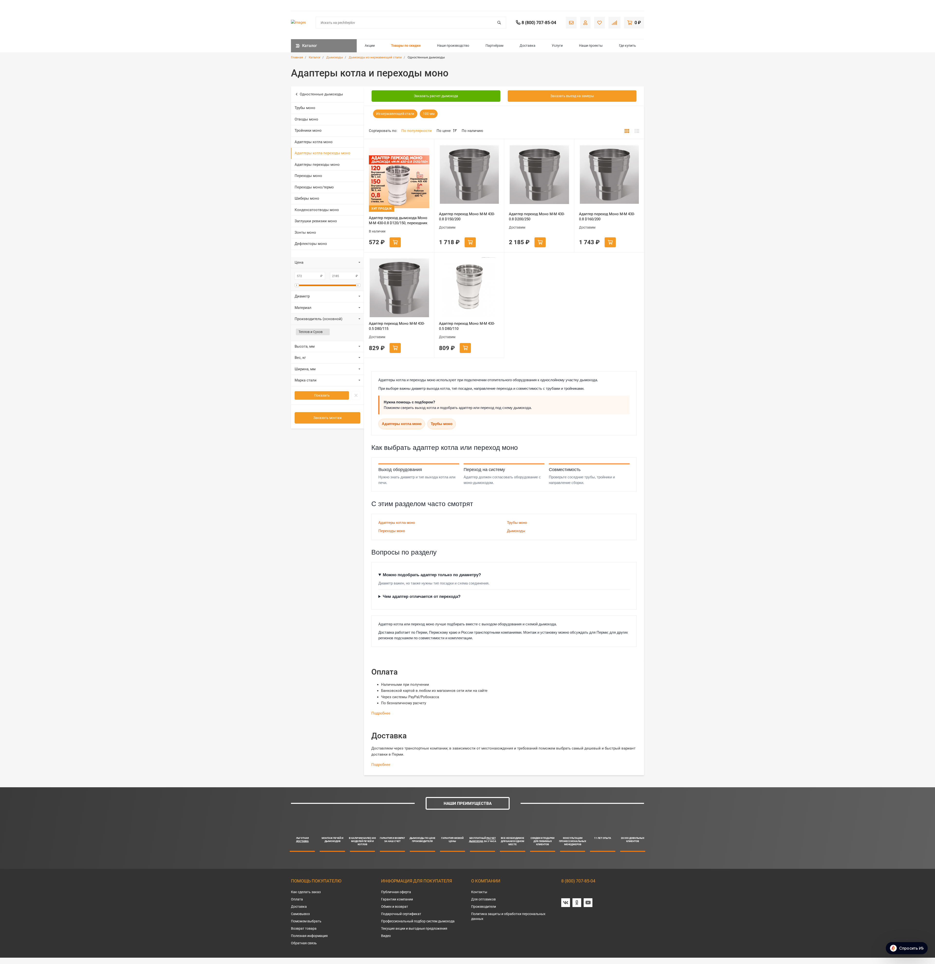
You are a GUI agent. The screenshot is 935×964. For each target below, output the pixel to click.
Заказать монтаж (327, 418)
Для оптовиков (483, 899)
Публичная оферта (396, 892)
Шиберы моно (307, 198)
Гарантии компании (397, 899)
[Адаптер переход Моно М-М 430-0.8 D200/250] (539, 174)
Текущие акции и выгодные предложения (414, 928)
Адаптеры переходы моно (317, 164)
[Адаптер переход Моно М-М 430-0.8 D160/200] (609, 174)
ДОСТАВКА (302, 841)
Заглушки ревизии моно (316, 221)
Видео (386, 936)
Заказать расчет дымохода (436, 96)
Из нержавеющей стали (395, 114)
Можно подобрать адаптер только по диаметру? (432, 575)
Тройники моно (308, 130)
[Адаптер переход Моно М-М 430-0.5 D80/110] (469, 287)
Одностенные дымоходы (321, 94)
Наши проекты (591, 45)
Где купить (627, 45)
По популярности (416, 131)
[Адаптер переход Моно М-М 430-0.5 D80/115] (399, 287)
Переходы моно (308, 176)
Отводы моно (306, 119)
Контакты (479, 892)
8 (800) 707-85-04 (578, 880)
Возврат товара (304, 928)
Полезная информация (309, 936)
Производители (483, 906)
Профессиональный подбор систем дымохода (418, 921)
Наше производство (453, 45)
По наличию (472, 131)
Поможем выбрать (306, 921)
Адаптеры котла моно (314, 142)
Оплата (297, 899)
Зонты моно (305, 232)
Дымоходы (516, 531)
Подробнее (380, 713)
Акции (370, 45)
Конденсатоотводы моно (317, 210)
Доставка (527, 45)
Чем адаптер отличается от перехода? (421, 596)
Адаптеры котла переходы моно (322, 153)
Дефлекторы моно (311, 243)
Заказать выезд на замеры (572, 96)
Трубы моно (305, 108)
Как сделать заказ (306, 892)
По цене (444, 131)
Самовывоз (300, 914)
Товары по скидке (406, 45)
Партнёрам (494, 45)
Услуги (557, 45)
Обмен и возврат (394, 906)
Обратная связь (304, 943)
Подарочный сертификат (401, 914)
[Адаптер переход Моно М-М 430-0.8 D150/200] (469, 174)
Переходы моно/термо (314, 187)
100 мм (428, 114)
